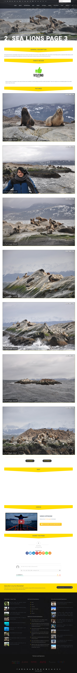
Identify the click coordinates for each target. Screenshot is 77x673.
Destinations (27, 5)
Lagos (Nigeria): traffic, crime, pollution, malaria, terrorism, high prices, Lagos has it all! (39, 620)
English (61, 1)
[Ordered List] (28, 570)
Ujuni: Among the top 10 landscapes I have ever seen (65, 608)
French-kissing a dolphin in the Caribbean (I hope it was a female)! (65, 626)
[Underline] (25, 570)
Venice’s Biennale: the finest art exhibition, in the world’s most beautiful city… (65, 603)
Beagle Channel (32, 32)
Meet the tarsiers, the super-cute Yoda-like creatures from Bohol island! (18, 603)
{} (36, 570)
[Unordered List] (30, 570)
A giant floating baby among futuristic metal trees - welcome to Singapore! (18, 613)
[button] (29, 461)
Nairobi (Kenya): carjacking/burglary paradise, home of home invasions (40, 638)
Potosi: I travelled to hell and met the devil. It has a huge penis (65, 636)
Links (62, 5)
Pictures (44, 5)
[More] (49, 553)
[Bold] (21, 570)
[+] (38, 570)
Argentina (19, 32)
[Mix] (43, 553)
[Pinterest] (36, 553)
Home (15, 5)
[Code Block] (33, 570)
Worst (38, 5)
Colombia (33, 606)
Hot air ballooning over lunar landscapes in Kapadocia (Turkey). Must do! (65, 641)
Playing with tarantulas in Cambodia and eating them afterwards (18, 608)
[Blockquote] (31, 570)
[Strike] (26, 570)
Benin (33, 602)
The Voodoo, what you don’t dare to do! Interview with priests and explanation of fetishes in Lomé (65, 621)
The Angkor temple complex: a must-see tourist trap (18, 638)
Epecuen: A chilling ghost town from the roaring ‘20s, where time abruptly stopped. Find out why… (65, 647)
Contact (67, 5)
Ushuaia (25, 32)
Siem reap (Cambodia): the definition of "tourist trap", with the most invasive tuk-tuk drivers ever (40, 641)
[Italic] (23, 570)
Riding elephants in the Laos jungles (16, 632)
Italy (32, 611)
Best (33, 5)
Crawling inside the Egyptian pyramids (63, 630)
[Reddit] (40, 553)
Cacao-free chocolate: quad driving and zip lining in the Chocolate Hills (18, 644)
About (20, 5)
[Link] (35, 570)
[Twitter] (30, 553)
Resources (56, 5)
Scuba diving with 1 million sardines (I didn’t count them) (18, 628)
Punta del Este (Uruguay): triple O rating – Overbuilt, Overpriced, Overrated (40, 629)
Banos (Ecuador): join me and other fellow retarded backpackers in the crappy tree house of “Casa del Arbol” (40, 633)
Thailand (33, 613)
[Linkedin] (33, 553)
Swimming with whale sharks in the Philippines (17, 622)
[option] (15, 662)
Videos (49, 5)
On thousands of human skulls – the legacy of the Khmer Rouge (18, 618)
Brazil (33, 604)
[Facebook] (27, 553)
